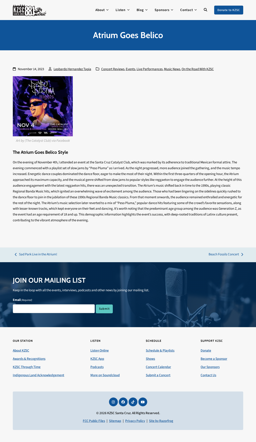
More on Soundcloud (105, 375)
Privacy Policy (135, 421)
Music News (172, 69)
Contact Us (208, 375)
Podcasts (97, 367)
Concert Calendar (158, 367)
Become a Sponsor (214, 358)
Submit (104, 308)
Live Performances (150, 69)
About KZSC (21, 350)
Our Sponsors (210, 367)
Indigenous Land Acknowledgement (38, 375)
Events (130, 69)
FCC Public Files (94, 421)
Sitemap (115, 421)
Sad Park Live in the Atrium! (36, 254)
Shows (150, 358)
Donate (206, 350)
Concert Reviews (112, 69)
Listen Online (99, 350)
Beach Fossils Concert (224, 254)
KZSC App (97, 358)
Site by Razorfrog (161, 421)
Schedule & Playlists (160, 350)
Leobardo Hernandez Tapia (72, 69)
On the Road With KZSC (198, 69)
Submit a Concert (158, 375)
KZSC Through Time (27, 367)
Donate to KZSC (228, 10)
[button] (205, 10)
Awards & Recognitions (29, 358)
